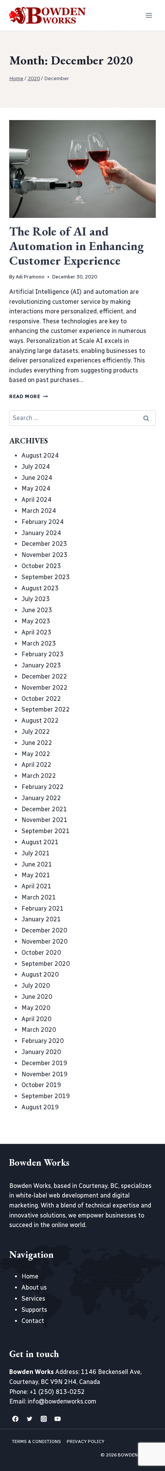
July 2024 (35, 466)
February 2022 (42, 787)
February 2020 (42, 1040)
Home (29, 1276)
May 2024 (35, 488)
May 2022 (35, 754)
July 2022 (35, 731)
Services (33, 1298)
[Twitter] (29, 1419)
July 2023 (35, 599)
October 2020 (41, 952)
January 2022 (41, 798)
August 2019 (40, 1107)
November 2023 (44, 554)
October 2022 (41, 698)
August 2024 (40, 455)
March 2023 (38, 643)
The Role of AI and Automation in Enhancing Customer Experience (76, 246)
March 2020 (38, 1029)
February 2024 (42, 521)
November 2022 (44, 687)
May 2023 (35, 621)
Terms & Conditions (36, 1441)
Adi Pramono (30, 277)
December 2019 (44, 1063)
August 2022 (40, 720)
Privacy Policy (85, 1441)
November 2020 (44, 941)
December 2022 (44, 676)
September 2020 (45, 963)
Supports (34, 1309)
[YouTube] (57, 1419)
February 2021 (42, 908)
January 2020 (41, 1052)
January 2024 (41, 533)
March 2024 (38, 510)
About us (34, 1287)
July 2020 (35, 985)
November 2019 (44, 1074)
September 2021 (45, 831)
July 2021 (35, 853)
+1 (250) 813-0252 (57, 1391)
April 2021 (36, 886)
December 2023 (44, 543)
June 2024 (36, 477)
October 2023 (41, 566)
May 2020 (35, 1007)
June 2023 (36, 610)
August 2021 (40, 842)
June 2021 (36, 864)
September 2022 (45, 709)
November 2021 (44, 820)
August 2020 (40, 974)
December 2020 (44, 930)
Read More (28, 396)
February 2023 (42, 654)
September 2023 (45, 577)
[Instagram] (44, 1419)
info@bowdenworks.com (62, 1401)
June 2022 (36, 742)
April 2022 (36, 764)
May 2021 (35, 875)
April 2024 (36, 499)
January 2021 (41, 919)
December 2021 (44, 809)
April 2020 (36, 1019)
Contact (32, 1320)
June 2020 (36, 996)
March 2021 (38, 897)
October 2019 (41, 1085)
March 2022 (38, 775)
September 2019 (45, 1096)
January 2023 (41, 665)
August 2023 (40, 588)
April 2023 (36, 632)
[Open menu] (149, 15)
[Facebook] (15, 1419)
